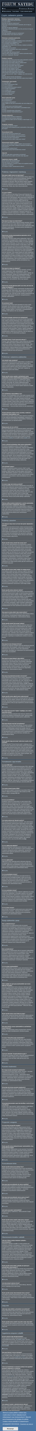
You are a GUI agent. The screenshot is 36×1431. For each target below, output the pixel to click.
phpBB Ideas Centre (20, 1357)
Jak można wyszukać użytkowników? (10, 137)
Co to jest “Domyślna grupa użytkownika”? (11, 110)
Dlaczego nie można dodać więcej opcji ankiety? (13, 65)
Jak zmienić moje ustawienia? (8, 39)
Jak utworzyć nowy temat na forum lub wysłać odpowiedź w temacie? (17, 59)
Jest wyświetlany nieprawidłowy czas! (10, 43)
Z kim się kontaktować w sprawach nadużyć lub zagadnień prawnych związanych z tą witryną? (17, 164)
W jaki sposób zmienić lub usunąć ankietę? (11, 66)
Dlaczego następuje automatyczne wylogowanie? (13, 33)
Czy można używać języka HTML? (10, 84)
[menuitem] (4, 9)
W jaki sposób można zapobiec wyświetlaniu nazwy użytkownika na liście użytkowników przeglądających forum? (17, 41)
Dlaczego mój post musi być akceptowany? (12, 76)
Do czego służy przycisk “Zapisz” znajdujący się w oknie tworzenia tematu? (17, 74)
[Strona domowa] (18, 4)
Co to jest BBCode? (6, 83)
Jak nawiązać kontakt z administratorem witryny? (13, 166)
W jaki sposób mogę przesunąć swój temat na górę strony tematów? (17, 78)
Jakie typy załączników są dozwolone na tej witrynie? (14, 154)
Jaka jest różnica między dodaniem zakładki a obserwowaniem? (16, 143)
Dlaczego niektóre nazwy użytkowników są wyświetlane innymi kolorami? (16, 108)
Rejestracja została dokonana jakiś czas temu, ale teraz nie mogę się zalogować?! (17, 29)
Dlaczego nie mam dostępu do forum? (10, 68)
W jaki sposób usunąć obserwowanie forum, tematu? (14, 149)
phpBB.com (27, 438)
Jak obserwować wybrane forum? (9, 148)
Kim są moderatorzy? (7, 100)
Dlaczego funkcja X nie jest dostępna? (10, 162)
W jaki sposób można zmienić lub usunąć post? (12, 61)
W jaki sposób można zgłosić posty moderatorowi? (13, 72)
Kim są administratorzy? (7, 99)
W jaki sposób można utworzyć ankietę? (11, 64)
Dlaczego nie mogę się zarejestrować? (10, 23)
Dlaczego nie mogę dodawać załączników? (11, 69)
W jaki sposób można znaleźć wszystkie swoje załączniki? (15, 155)
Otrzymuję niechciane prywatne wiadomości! (12, 118)
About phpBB (5, 1345)
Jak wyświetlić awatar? (7, 50)
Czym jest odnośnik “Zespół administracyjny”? (12, 111)
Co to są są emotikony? (7, 85)
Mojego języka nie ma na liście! (9, 47)
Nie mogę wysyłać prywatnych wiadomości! (12, 116)
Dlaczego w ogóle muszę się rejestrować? (11, 20)
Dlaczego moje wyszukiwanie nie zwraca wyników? (13, 134)
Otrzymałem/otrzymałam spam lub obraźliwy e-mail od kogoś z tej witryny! (16, 120)
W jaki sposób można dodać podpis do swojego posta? (14, 62)
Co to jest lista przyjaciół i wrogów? (10, 125)
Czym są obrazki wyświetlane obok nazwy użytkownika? (15, 49)
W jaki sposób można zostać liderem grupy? (12, 106)
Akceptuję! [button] (10, 1428)
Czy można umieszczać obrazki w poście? (11, 87)
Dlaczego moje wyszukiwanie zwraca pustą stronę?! (14, 136)
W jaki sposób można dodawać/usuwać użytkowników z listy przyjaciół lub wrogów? (18, 128)
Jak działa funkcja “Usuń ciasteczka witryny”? (12, 34)
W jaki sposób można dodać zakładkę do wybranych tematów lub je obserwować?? (17, 146)
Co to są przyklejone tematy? (8, 91)
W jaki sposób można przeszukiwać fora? (11, 133)
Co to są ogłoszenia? (6, 90)
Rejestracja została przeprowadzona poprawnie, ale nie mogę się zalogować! (16, 25)
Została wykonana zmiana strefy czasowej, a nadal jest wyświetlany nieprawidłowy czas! (17, 45)
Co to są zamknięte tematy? (8, 92)
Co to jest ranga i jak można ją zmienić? (11, 52)
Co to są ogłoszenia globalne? (8, 88)
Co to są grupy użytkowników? (9, 102)
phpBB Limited (21, 1339)
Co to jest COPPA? (6, 21)
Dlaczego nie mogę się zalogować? (10, 27)
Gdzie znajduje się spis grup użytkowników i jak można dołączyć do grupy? (17, 104)
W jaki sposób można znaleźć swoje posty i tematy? (13, 139)
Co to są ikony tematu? (7, 94)
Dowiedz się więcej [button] (26, 1424)
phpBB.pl (10, 438)
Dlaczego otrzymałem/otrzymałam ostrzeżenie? (12, 71)
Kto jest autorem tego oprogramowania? (11, 160)
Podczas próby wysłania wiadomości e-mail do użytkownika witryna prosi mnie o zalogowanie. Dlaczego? (17, 54)
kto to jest (11, 1376)
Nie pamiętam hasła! (6, 31)
